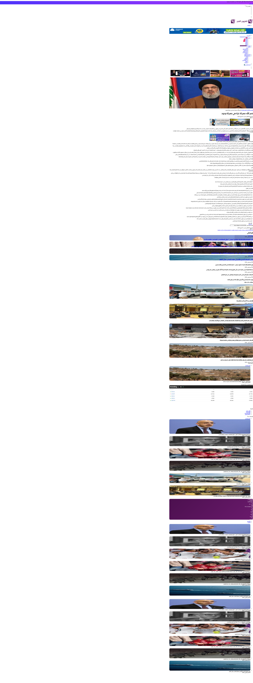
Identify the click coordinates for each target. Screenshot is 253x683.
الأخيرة (249, 522)
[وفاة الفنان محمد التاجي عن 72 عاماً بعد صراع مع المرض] (209, 445)
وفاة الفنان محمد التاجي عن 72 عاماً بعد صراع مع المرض (238, 446)
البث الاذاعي (247, 64)
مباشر (248, 37)
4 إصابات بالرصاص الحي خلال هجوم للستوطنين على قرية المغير (232, 253)
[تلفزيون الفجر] (235, 23)
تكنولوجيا (246, 59)
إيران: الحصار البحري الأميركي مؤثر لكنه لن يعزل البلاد (236, 259)
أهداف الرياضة (247, 54)
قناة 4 (246, 43)
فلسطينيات (245, 52)
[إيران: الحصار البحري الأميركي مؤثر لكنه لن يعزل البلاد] (209, 595)
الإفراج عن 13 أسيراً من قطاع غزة (245, 300)
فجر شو (245, 45)
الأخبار (249, 46)
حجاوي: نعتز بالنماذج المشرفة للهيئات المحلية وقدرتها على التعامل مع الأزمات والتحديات (231, 320)
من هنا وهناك (247, 55)
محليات (246, 53)
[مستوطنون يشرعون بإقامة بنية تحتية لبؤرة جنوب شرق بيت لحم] (211, 357)
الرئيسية (248, 35)
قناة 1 (246, 39)
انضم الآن (251, 3)
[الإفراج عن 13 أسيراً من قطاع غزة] (211, 298)
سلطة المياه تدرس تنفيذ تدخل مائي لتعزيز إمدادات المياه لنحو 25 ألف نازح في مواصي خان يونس (222, 246)
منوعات (246, 62)
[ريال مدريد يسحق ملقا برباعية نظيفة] (209, 558)
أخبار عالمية (245, 51)
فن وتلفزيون (245, 60)
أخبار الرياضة (245, 49)
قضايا (246, 61)
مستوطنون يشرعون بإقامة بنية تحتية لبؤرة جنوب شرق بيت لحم (237, 360)
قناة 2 (245, 41)
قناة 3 (246, 42)
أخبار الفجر (246, 50)
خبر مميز (250, 224)
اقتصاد (246, 58)
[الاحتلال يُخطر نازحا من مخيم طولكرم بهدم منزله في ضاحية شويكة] (211, 337)
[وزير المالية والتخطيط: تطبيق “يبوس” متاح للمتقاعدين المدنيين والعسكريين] (209, 533)
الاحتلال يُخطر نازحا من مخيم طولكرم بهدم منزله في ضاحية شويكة (236, 340)
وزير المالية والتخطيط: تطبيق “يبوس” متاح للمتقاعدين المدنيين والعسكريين (228, 239)
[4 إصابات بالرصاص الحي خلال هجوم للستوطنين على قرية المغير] (209, 470)
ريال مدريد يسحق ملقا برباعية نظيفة (242, 559)
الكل (247, 48)
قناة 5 (246, 44)
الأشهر (248, 521)
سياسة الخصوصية (244, 36)
